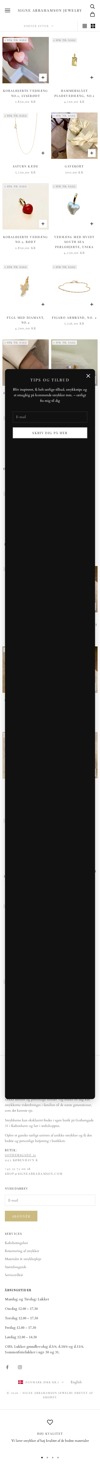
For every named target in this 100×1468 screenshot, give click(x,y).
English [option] (76, 1382)
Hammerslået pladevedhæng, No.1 (74, 93)
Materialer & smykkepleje (23, 1259)
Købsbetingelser (16, 1243)
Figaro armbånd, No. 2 (74, 317)
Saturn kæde (25, 166)
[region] (50, 1434)
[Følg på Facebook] (7, 1367)
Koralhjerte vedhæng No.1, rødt (25, 239)
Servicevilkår (14, 1275)
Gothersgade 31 (20, 1155)
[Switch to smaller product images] (93, 26)
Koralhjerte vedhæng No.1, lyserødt (25, 93)
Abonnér (21, 1216)
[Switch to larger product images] (85, 26)
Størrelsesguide (15, 1267)
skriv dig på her (49, 433)
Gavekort (74, 166)
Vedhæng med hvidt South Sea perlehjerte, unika (74, 242)
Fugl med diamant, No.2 (25, 320)
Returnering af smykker (22, 1251)
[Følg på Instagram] (19, 1367)
